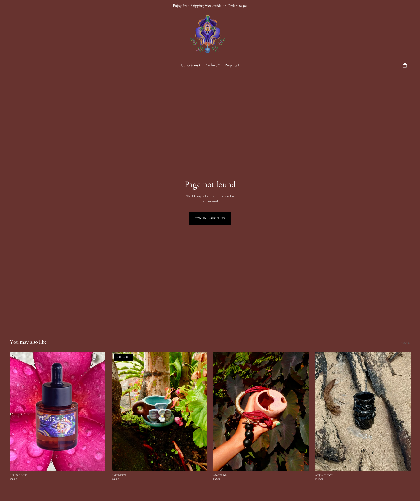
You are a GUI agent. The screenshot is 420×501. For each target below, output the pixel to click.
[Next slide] (98, 411)
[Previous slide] (17, 411)
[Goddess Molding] (207, 34)
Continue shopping (210, 218)
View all (405, 342)
